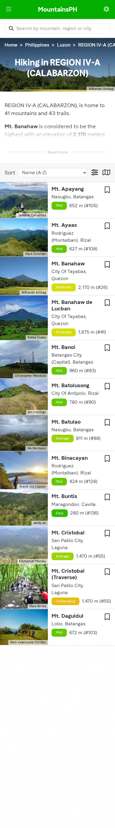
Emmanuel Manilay (32, 561)
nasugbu (61, 197)
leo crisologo (37, 412)
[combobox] (57, 28)
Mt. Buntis (64, 496)
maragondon (65, 504)
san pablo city (67, 540)
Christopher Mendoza (30, 376)
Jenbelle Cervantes (32, 215)
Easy (59, 513)
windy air (39, 523)
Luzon (64, 45)
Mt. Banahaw (68, 263)
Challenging (65, 601)
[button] (8, 9)
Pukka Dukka (37, 337)
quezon (60, 278)
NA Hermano (36, 448)
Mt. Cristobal (68, 532)
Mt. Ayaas (64, 225)
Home (11, 45)
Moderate (63, 287)
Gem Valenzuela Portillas (28, 642)
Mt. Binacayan (70, 458)
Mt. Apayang (68, 188)
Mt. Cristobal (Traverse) (68, 574)
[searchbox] (57, 28)
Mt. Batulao (66, 421)
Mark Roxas (37, 606)
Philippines (37, 45)
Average (62, 438)
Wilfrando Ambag (101, 89)
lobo (57, 624)
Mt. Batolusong (70, 385)
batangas (83, 197)
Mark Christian (35, 254)
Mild (59, 205)
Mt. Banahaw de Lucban (72, 305)
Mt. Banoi (63, 347)
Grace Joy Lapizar (32, 487)
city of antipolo (69, 393)
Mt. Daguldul (67, 616)
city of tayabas (69, 271)
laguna (60, 547)
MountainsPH (57, 9)
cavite (89, 504)
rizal (85, 240)
